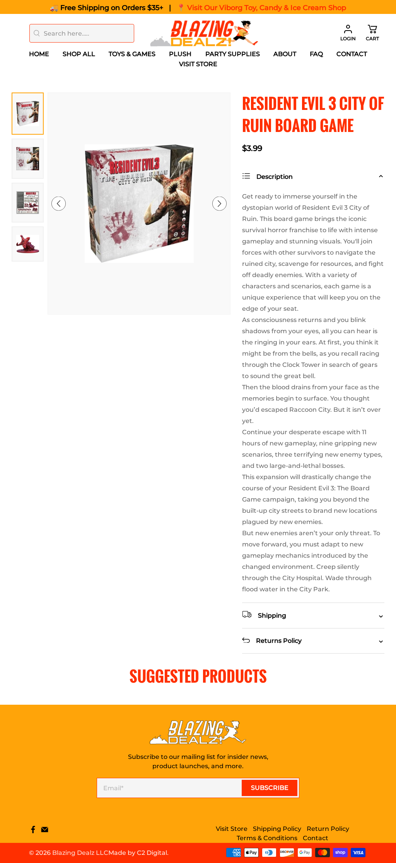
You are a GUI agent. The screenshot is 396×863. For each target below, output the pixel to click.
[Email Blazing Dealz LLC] (45, 831)
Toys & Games (132, 54)
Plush (180, 54)
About (284, 54)
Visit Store (198, 64)
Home (39, 54)
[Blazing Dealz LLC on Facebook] (33, 831)
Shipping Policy (277, 828)
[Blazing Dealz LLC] (204, 33)
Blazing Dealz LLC (80, 852)
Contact (351, 54)
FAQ (316, 54)
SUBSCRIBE (269, 787)
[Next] (219, 203)
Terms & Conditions (267, 838)
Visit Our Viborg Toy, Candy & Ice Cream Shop (266, 7)
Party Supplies (232, 54)
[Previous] (58, 203)
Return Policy (328, 828)
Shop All (79, 54)
